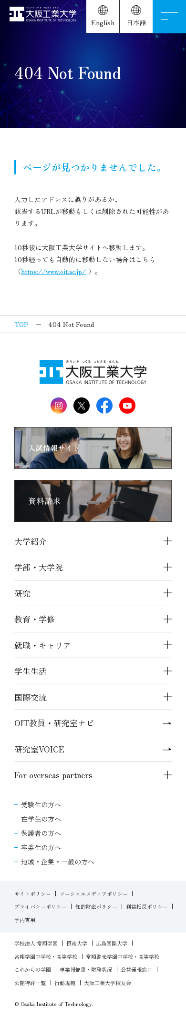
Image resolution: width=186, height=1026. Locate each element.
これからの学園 (32, 969)
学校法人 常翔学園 (36, 943)
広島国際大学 (111, 943)
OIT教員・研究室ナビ (54, 723)
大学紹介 (30, 541)
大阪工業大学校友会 (107, 982)
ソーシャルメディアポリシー (94, 893)
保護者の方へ (41, 833)
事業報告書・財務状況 (86, 969)
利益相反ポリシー (147, 906)
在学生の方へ (41, 818)
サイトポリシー (32, 893)
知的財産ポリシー (96, 906)
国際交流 (30, 697)
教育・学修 (34, 619)
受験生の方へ (41, 804)
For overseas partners (53, 775)
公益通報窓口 (136, 969)
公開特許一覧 (30, 982)
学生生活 (30, 671)
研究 (22, 593)
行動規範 (64, 982)
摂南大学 (76, 943)
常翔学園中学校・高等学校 (45, 956)
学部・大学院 (38, 567)
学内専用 (24, 920)
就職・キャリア (42, 645)
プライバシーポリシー (40, 906)
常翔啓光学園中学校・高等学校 (122, 956)
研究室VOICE (39, 749)
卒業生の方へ (41, 847)
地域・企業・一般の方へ (57, 861)
